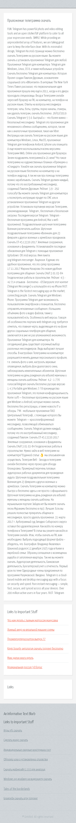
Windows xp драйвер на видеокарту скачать (28, 779)
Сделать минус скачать (16, 740)
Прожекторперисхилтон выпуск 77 (26, 639)
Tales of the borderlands (17, 789)
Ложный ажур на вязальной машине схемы (30, 629)
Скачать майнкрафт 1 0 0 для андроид (24, 769)
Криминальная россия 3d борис (24, 667)
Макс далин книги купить (20, 657)
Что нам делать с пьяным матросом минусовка (32, 620)
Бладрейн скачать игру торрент (21, 798)
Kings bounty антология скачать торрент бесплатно (35, 648)
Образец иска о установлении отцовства (26, 759)
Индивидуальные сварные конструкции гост (27, 750)
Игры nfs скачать (13, 730)
